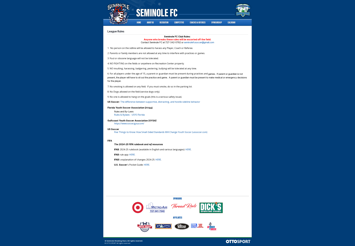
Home (139, 22)
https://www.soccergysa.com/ (129, 123)
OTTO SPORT (111, 243)
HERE (188, 149)
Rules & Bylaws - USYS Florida (129, 114)
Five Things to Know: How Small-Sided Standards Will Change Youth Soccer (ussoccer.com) (160, 132)
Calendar (231, 22)
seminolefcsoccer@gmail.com (199, 42)
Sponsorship (216, 22)
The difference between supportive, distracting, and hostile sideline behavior (160, 101)
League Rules (115, 31)
